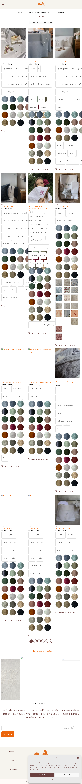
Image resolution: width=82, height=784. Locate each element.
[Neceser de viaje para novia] (68, 510)
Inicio (20, 12)
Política (54, 779)
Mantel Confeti (32, 62)
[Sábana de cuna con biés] (68, 188)
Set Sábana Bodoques (8, 62)
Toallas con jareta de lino (36, 528)
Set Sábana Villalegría (62, 62)
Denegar (67, 775)
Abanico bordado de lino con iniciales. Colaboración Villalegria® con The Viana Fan (40, 208)
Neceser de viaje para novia (64, 528)
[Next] (76, 679)
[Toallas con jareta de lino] (41, 510)
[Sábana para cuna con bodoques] (14, 363)
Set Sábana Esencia (7, 206)
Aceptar (42, 775)
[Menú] (3, 4)
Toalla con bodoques (8, 528)
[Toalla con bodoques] (14, 510)
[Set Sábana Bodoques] (14, 43)
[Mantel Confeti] (41, 43)
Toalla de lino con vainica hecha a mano (40, 382)
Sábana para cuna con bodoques (11, 382)
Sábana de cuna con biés (63, 206)
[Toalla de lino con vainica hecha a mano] (41, 363)
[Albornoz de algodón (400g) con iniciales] (68, 363)
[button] (78, 758)
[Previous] (5, 679)
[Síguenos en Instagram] (72, 728)
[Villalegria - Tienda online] (41, 4)
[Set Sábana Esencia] (14, 188)
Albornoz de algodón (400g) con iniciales (66, 383)
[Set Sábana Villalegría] (68, 43)
